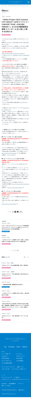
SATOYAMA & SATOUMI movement (8, 389)
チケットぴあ (10, 155)
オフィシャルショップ (6, 377)
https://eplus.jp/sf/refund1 (9, 204)
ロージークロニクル (6, 360)
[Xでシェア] (13, 212)
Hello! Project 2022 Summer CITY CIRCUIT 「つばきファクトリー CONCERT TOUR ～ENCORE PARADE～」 (15, 55)
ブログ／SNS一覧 (5, 369)
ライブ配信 (16, 377)
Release (24, 347)
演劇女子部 (21, 389)
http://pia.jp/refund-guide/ (9, 153)
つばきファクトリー (20, 356)
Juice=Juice (4, 356)
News (18, 347)
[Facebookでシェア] (15, 212)
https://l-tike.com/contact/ (14, 187)
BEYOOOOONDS (5, 358)
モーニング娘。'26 (6, 354)
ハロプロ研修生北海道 (7, 363)
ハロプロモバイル (5, 379)
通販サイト (19, 367)
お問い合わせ (4, 383)
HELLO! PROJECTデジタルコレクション (20, 379)
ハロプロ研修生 (19, 360)
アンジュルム (19, 354)
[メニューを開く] (28, 2)
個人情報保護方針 (12, 383)
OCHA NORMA (19, 358)
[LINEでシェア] (18, 212)
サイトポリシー (21, 383)
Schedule (11, 347)
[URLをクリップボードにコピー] (21, 212)
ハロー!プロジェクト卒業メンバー (19, 369)
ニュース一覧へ (15, 250)
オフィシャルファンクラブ (7, 367)
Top (5, 347)
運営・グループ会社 (5, 385)
